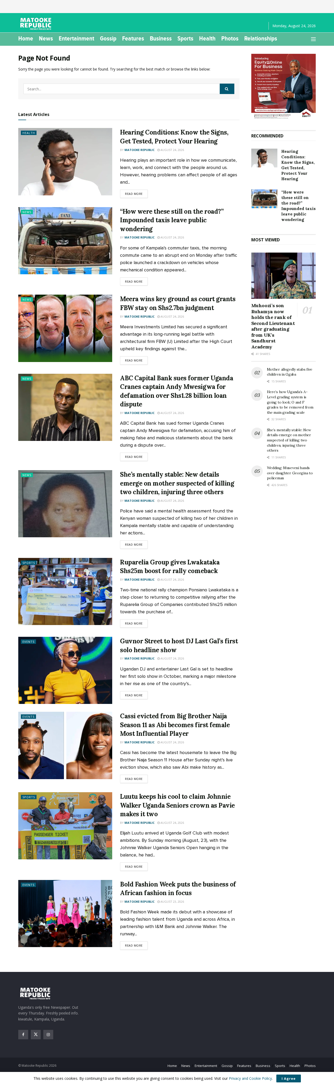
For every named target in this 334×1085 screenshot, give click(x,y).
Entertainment (76, 38)
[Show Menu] (313, 39)
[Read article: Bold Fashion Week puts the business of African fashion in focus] (65, 913)
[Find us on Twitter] (36, 1034)
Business (161, 38)
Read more (136, 193)
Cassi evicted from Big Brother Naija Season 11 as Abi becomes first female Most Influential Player (175, 725)
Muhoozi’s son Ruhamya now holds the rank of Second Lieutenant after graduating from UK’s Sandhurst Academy (273, 326)
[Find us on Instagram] (48, 1034)
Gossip (108, 38)
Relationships (260, 38)
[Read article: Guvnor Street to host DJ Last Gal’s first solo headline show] (65, 670)
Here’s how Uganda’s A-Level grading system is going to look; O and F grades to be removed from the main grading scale (290, 402)
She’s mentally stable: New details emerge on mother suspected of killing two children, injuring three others (177, 483)
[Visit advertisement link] (283, 87)
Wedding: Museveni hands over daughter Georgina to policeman (290, 472)
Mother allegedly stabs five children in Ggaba (289, 372)
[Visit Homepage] (36, 24)
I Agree (289, 1078)
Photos (229, 38)
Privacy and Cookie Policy (250, 1078)
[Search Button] (227, 89)
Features (133, 38)
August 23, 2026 (172, 901)
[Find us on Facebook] (23, 1034)
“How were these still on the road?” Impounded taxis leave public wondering (171, 220)
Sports (185, 38)
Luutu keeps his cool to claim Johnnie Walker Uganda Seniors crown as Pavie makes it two (177, 805)
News (46, 38)
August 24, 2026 (172, 150)
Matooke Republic (139, 150)
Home (25, 38)
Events (28, 642)
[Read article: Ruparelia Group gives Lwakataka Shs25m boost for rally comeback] (65, 591)
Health (207, 38)
